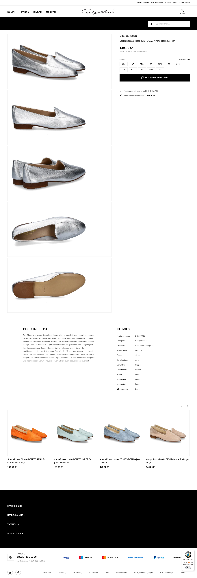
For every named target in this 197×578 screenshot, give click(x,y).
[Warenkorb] (188, 9)
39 (169, 64)
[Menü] (192, 551)
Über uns (47, 572)
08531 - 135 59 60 (27, 557)
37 (133, 64)
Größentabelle (184, 59)
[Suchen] (151, 24)
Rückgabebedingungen (143, 572)
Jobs (107, 572)
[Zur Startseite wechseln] (98, 12)
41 (142, 70)
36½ (123, 64)
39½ (178, 64)
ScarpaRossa (128, 35)
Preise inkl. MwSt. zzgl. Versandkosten (133, 51)
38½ (160, 64)
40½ (133, 70)
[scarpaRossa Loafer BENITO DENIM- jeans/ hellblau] (121, 433)
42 (160, 70)
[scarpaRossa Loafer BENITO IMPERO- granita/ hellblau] (75, 433)
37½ (142, 64)
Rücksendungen (167, 572)
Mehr (149, 95)
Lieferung (62, 572)
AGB (183, 572)
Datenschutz (121, 572)
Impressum (93, 572)
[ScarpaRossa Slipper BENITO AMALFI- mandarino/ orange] (29, 433)
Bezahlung (77, 572)
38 (151, 64)
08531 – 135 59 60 (152, 3)
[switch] (188, 567)
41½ (151, 70)
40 (123, 70)
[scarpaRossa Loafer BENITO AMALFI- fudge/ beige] (167, 433)
